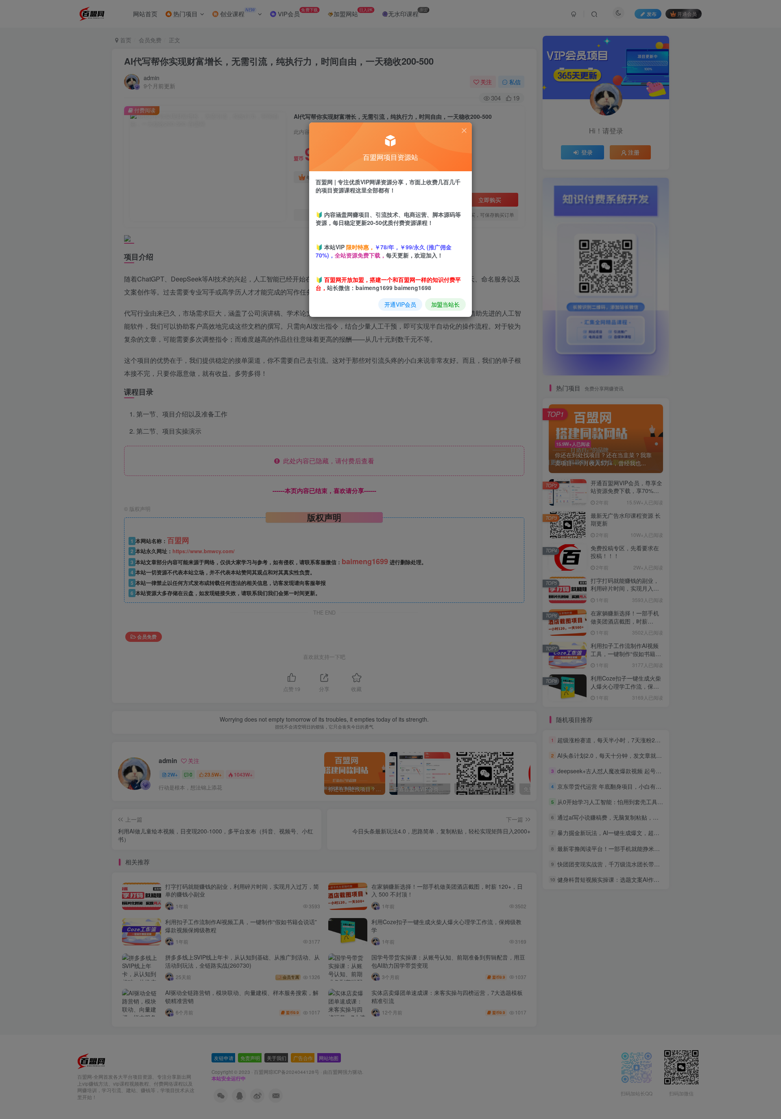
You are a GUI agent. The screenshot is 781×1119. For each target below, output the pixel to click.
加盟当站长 (445, 304)
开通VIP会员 (400, 304)
